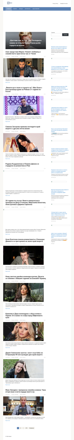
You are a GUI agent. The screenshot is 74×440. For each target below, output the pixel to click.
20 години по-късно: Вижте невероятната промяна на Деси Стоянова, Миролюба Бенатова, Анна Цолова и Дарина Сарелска (25, 202)
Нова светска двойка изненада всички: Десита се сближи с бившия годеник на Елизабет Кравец (25, 277)
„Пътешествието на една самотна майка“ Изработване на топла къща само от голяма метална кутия (59, 214)
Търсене (53, 32)
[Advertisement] (37, 20)
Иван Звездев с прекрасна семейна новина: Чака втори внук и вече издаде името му (25, 391)
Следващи (31, 428)
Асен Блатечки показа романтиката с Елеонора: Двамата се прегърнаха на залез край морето (25, 240)
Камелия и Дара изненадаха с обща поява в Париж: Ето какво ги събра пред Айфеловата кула (23, 315)
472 (26, 428)
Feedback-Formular (64, 3)
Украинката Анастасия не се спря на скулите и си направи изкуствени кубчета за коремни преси (59, 171)
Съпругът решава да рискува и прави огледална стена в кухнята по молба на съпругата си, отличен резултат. (59, 150)
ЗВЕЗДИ (21, 8)
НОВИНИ (15, 8)
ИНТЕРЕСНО (27, 8)
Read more (7, 82)
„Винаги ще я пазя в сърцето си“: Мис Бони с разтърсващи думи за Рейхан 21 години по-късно (23, 89)
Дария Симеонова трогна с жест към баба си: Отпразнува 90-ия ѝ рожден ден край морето (24, 354)
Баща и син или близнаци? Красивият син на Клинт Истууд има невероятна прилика (59, 130)
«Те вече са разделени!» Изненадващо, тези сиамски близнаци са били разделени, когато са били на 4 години (59, 68)
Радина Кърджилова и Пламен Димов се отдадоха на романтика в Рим (22, 165)
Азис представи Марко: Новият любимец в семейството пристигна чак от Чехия (23, 53)
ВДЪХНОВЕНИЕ (36, 8)
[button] (44, 40)
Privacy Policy (55, 3)
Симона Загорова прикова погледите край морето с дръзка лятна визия (22, 128)
